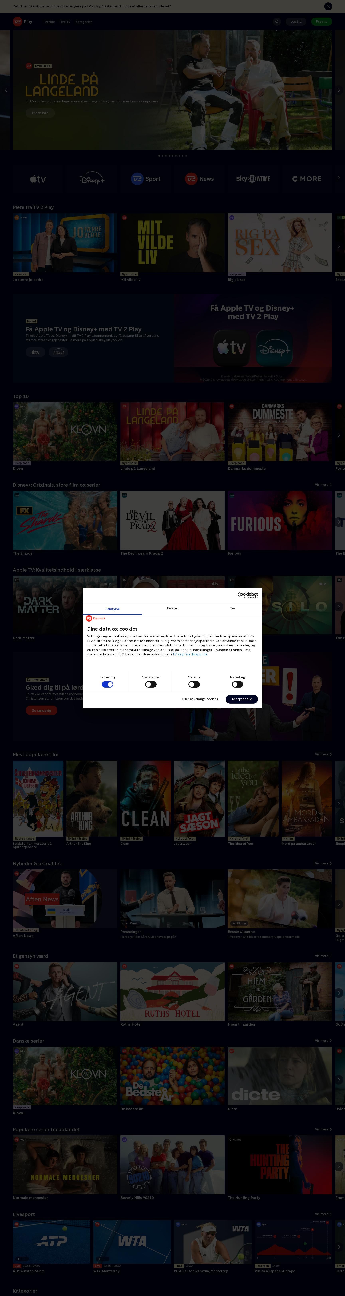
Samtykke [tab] (113, 609)
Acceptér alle (242, 699)
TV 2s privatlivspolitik (190, 654)
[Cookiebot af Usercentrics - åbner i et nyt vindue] (240, 595)
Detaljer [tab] (172, 608)
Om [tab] (232, 608)
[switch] (151, 684)
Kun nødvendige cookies (200, 699)
